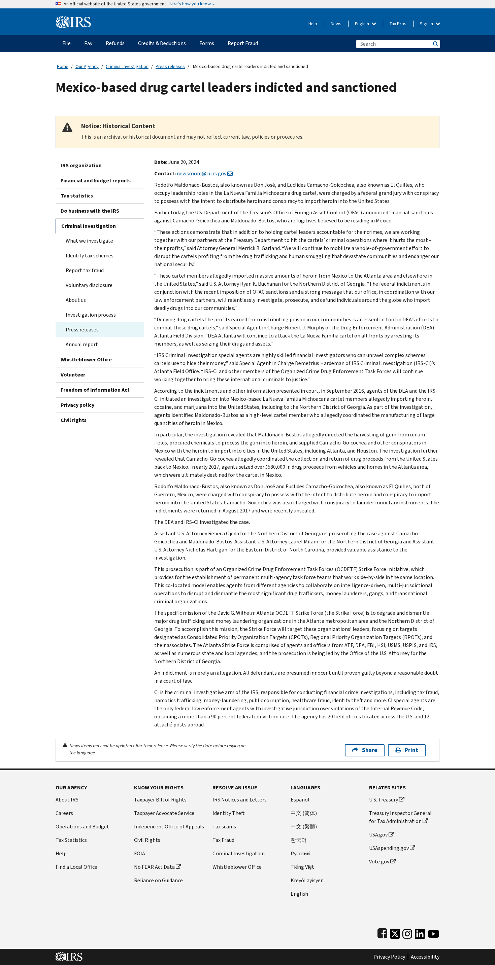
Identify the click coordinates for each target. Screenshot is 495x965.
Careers (64, 813)
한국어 (299, 840)
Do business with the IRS (90, 210)
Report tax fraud (85, 270)
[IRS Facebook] (382, 932)
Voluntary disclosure (89, 285)
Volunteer (73, 374)
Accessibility (425, 957)
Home (62, 66)
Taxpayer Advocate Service (164, 813)
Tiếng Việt (302, 866)
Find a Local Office (76, 866)
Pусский (300, 853)
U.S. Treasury (383, 799)
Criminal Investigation (127, 66)
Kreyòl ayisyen (307, 880)
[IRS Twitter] (395, 932)
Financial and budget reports (96, 180)
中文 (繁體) (304, 826)
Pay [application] (88, 43)
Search (435, 44)
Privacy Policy (389, 957)
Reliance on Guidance (158, 880)
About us (76, 299)
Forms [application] (206, 43)
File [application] (66, 43)
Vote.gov (379, 861)
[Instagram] (407, 932)
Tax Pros (398, 24)
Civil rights (74, 420)
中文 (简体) (304, 813)
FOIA (139, 853)
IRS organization (81, 165)
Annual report (82, 344)
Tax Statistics (71, 840)
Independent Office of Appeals (169, 826)
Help (312, 24)
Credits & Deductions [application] (162, 43)
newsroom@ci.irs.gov (201, 173)
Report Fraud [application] (243, 43)
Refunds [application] (115, 43)
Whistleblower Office (86, 359)
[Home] (73, 19)
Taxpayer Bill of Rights (160, 799)
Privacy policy (77, 404)
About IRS (67, 799)
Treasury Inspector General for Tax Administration (400, 817)
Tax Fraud (223, 840)
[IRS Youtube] (433, 932)
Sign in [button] (427, 24)
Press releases (170, 66)
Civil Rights (147, 840)
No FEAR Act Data (154, 866)
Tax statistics (77, 195)
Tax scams (224, 826)
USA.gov (378, 834)
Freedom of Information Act (95, 389)
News (336, 24)
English (362, 24)
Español (300, 799)
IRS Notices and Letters (239, 799)
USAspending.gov (389, 848)
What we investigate (89, 240)
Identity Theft (228, 813)
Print (411, 750)
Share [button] (369, 750)
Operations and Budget (82, 826)
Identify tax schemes (89, 255)
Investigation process (91, 314)
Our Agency (87, 66)
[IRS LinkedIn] (420, 932)
